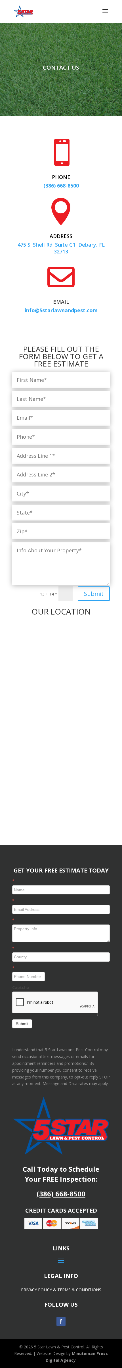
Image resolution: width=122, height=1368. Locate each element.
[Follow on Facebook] (61, 1321)
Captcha (20, 987)
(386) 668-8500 (61, 1193)
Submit (94, 593)
